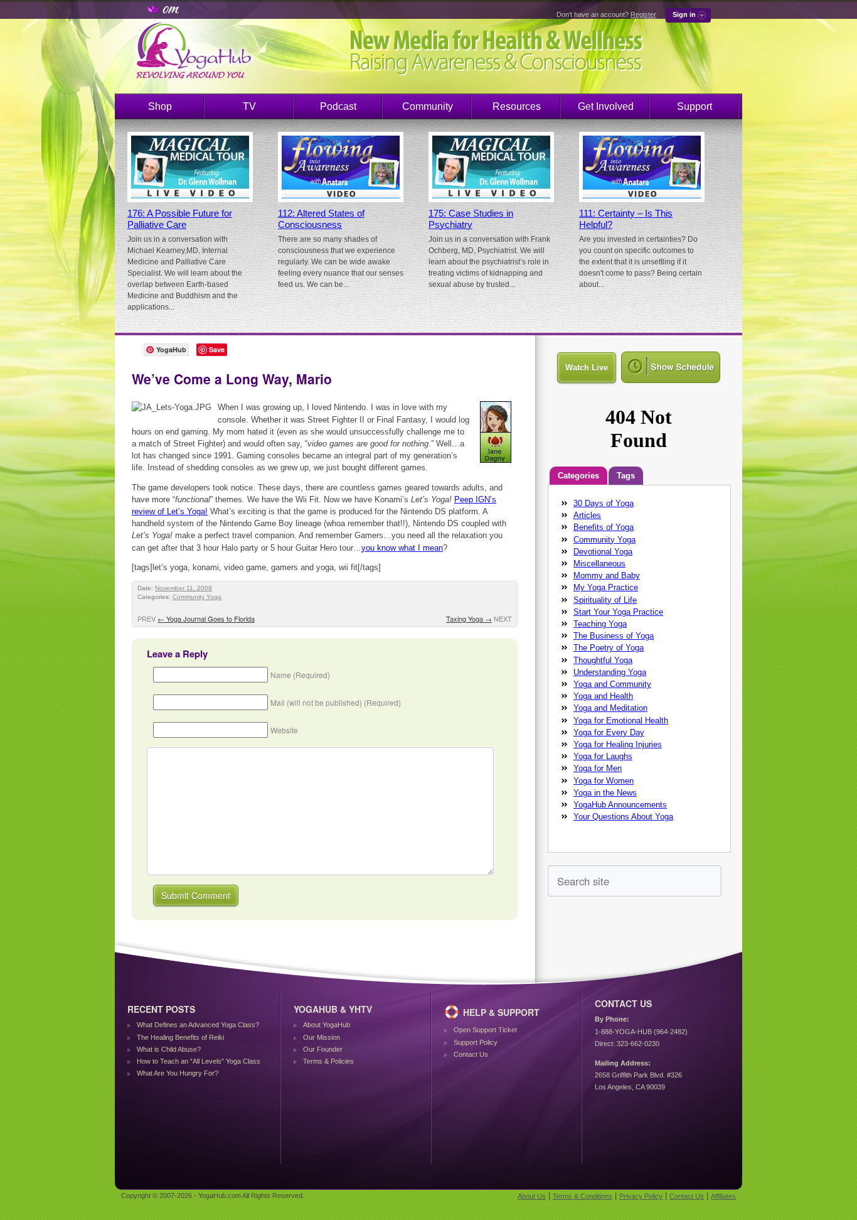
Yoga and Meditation (610, 708)
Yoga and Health (603, 696)
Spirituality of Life (605, 600)
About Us (532, 1196)
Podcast (338, 106)
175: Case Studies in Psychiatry (470, 219)
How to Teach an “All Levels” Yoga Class (198, 1061)
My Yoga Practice (605, 587)
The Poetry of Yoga (608, 647)
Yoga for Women (603, 780)
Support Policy (476, 1042)
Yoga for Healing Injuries (617, 744)
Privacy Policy (641, 1196)
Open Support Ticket (485, 1030)
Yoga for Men (597, 768)
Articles (587, 515)
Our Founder (323, 1049)
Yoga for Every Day (608, 732)
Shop (160, 106)
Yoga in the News (605, 792)
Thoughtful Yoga (602, 660)
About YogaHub (326, 1024)
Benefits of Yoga (603, 527)
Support (694, 106)
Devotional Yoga (602, 551)
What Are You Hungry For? (177, 1073)
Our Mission (321, 1037)
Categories (578, 475)
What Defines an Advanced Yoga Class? (198, 1024)
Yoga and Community (612, 684)
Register (643, 14)
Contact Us (471, 1054)
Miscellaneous (599, 563)
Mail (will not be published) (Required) (335, 702)
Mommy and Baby (606, 575)
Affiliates (723, 1196)
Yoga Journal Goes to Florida (206, 618)
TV (249, 106)
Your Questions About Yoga (623, 816)
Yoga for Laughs (602, 756)
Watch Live (586, 367)
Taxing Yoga (469, 618)
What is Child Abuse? (169, 1049)
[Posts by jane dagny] (497, 465)
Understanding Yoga (609, 672)
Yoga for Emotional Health (620, 720)
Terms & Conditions (582, 1196)
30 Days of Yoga (603, 503)
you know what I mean (402, 548)
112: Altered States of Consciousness (321, 219)
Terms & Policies (328, 1061)
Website (284, 730)
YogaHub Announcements (620, 804)
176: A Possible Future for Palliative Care (179, 219)
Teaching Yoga (600, 624)
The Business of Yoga (613, 635)
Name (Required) (300, 674)
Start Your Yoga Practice (618, 612)
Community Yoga (197, 596)
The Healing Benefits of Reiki (180, 1037)
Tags (626, 475)
